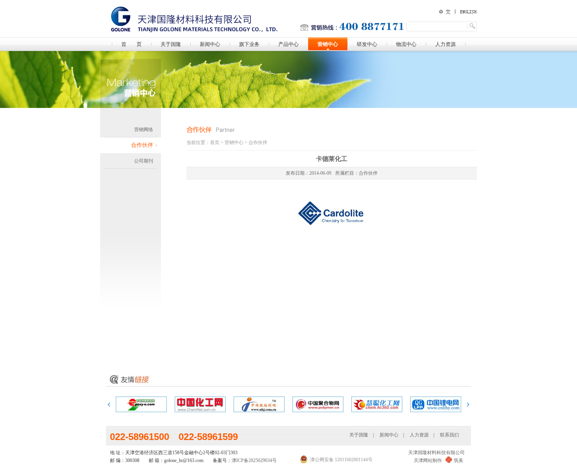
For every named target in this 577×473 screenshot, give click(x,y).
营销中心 (328, 44)
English (465, 12)
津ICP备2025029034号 (254, 460)
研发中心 (367, 44)
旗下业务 (249, 44)
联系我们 (449, 435)
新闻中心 (210, 44)
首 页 (131, 44)
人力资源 (445, 44)
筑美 (458, 460)
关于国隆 (171, 44)
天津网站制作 (428, 460)
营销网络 (143, 129)
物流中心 (406, 44)
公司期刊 (143, 161)
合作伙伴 (142, 145)
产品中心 (288, 44)
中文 (445, 12)
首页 (214, 142)
